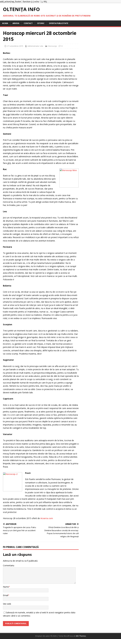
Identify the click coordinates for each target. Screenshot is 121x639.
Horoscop (52, 46)
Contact (28, 23)
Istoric (40, 23)
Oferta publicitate (58, 23)
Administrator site (35, 46)
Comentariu (8, 565)
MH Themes (81, 636)
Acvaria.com (46, 518)
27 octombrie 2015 (15, 46)
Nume (6, 586)
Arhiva (16, 23)
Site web (7, 603)
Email (5, 595)
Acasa (5, 23)
